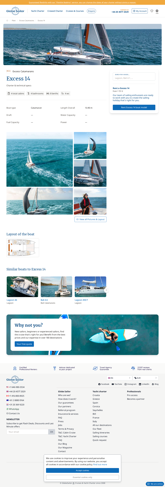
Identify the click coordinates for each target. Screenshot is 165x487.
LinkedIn (145, 384)
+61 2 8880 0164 (16, 400)
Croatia (96, 395)
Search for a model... (122, 74)
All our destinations (102, 425)
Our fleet (97, 428)
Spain (95, 402)
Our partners (64, 406)
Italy (95, 421)
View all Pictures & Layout (92, 219)
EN (112, 378)
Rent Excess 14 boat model (134, 107)
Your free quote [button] (24, 344)
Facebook (105, 384)
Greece (96, 399)
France (96, 417)
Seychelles (98, 410)
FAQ (60, 417)
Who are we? (64, 395)
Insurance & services (68, 413)
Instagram (131, 384)
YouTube (118, 384)
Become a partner (136, 399)
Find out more (100, 464)
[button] (38, 11)
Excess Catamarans (26, 20)
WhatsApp (14, 409)
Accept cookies (82, 470)
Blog (157, 384)
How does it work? (67, 399)
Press (61, 421)
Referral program (66, 410)
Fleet (14, 20)
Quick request (99, 440)
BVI (94, 413)
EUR (139, 378)
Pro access (132, 395)
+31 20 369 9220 (16, 404)
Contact (62, 451)
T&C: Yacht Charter (67, 436)
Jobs (60, 425)
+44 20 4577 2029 (17, 391)
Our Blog (62, 443)
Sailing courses (100, 436)
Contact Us (14, 413)
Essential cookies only (82, 477)
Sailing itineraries (101, 432)
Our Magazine (65, 447)
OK (51, 431)
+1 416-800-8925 (16, 395)
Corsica (96, 406)
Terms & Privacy (66, 428)
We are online (157, 484)
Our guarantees (66, 402)
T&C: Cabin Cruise (66, 432)
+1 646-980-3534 (16, 387)
